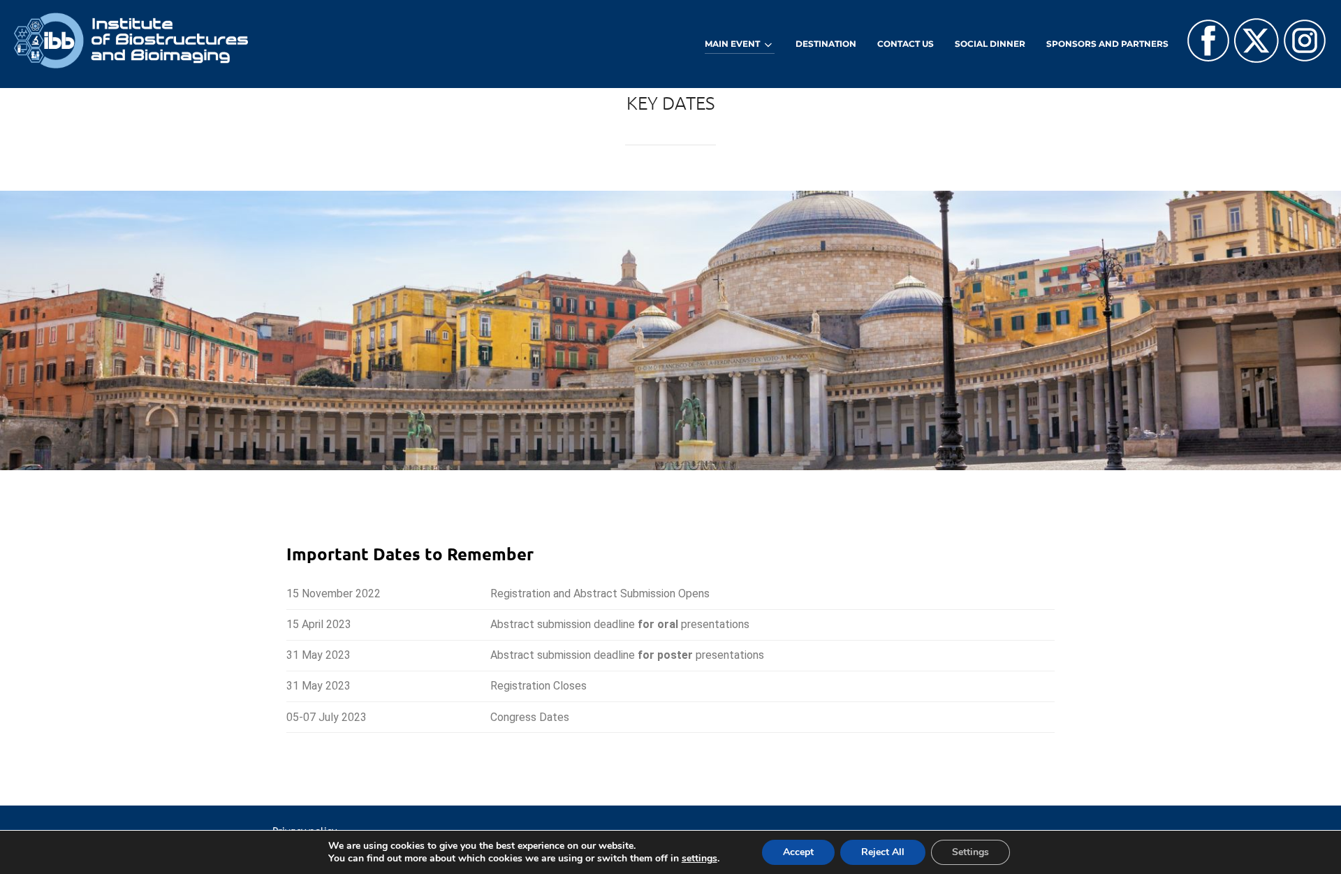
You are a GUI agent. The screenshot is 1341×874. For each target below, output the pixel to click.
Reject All (882, 852)
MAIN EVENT (732, 43)
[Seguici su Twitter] (1256, 59)
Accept (798, 852)
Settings (970, 852)
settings (699, 858)
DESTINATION (826, 43)
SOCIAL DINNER (990, 43)
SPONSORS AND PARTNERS (1107, 43)
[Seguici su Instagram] (1304, 59)
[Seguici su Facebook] (1208, 59)
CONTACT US (905, 43)
